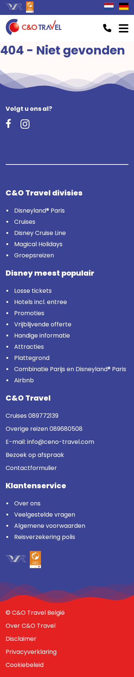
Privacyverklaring (31, 652)
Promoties (29, 313)
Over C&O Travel (30, 625)
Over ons (27, 503)
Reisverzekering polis (44, 537)
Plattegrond (32, 358)
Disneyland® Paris (39, 210)
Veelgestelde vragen (44, 514)
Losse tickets (33, 290)
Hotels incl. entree (40, 302)
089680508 (66, 428)
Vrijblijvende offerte (42, 324)
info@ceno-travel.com (60, 442)
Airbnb (24, 380)
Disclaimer (21, 638)
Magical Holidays (38, 244)
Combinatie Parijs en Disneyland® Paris (70, 369)
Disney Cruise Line (40, 233)
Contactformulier (31, 468)
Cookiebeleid (25, 665)
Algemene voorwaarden (49, 525)
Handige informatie (42, 335)
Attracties (29, 346)
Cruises (24, 221)
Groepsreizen (34, 255)
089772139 (43, 415)
